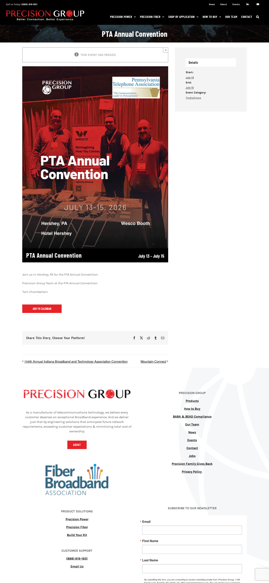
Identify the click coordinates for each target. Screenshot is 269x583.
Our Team (192, 424)
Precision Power (77, 519)
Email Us (76, 566)
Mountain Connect (153, 361)
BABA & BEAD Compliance (192, 416)
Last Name (150, 560)
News (192, 432)
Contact (192, 448)
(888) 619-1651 (29, 4)
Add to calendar (42, 308)
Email (146, 521)
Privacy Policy (192, 471)
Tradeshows (193, 98)
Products (192, 401)
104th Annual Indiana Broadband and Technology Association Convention (76, 361)
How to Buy (192, 408)
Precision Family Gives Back (192, 464)
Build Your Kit (77, 535)
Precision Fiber (77, 527)
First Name (150, 540)
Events (192, 440)
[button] (257, 17)
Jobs (192, 456)
